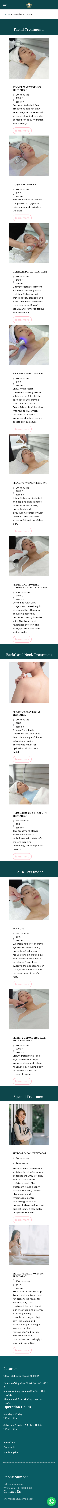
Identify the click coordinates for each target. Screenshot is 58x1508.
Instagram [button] (9, 1442)
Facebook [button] (9, 1447)
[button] (5, 4)
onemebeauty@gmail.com (18, 1498)
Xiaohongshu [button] (10, 1452)
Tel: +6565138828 (13, 1484)
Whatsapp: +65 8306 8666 (18, 1488)
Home (6, 14)
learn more (22, 130)
